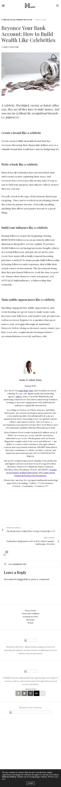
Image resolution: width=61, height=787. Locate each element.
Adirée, (19, 396)
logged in (23, 579)
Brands (30, 623)
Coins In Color (8, 20)
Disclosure (30, 620)
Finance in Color (24, 20)
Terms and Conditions (30, 613)
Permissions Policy (30, 617)
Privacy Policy (30, 611)
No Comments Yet (17, 564)
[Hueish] (30, 5)
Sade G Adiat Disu (11, 47)
